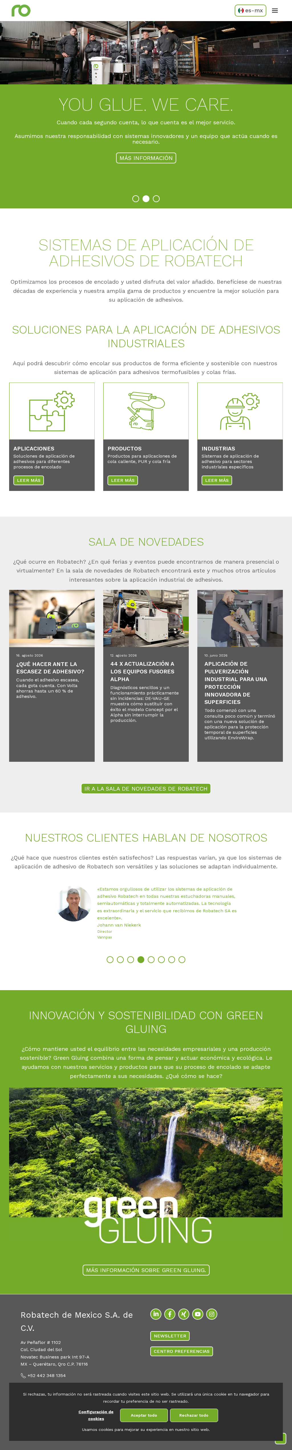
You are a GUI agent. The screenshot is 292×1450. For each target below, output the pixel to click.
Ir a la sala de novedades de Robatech (146, 788)
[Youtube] (197, 1314)
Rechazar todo (193, 1415)
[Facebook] (169, 1314)
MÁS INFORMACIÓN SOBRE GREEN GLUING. (146, 1270)
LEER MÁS (28, 480)
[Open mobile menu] (275, 10)
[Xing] (183, 1314)
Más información (146, 158)
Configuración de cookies (95, 1415)
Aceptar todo (144, 1415)
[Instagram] (211, 1314)
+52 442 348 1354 (47, 1375)
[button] (135, 198)
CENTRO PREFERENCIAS (182, 1351)
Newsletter (170, 1336)
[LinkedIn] (155, 1314)
